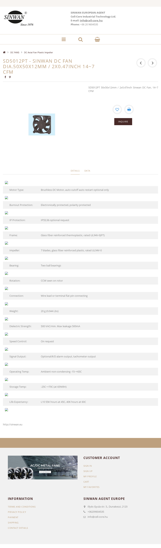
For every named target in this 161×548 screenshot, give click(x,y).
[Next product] (152, 63)
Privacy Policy (17, 511)
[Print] (129, 109)
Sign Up (88, 471)
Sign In (87, 465)
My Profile (90, 476)
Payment (13, 517)
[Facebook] (5, 77)
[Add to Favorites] (117, 109)
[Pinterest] (10, 77)
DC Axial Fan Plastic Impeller (38, 52)
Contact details (18, 527)
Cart (86, 481)
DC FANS (14, 52)
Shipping (13, 522)
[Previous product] (141, 63)
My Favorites (91, 487)
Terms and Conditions (22, 506)
